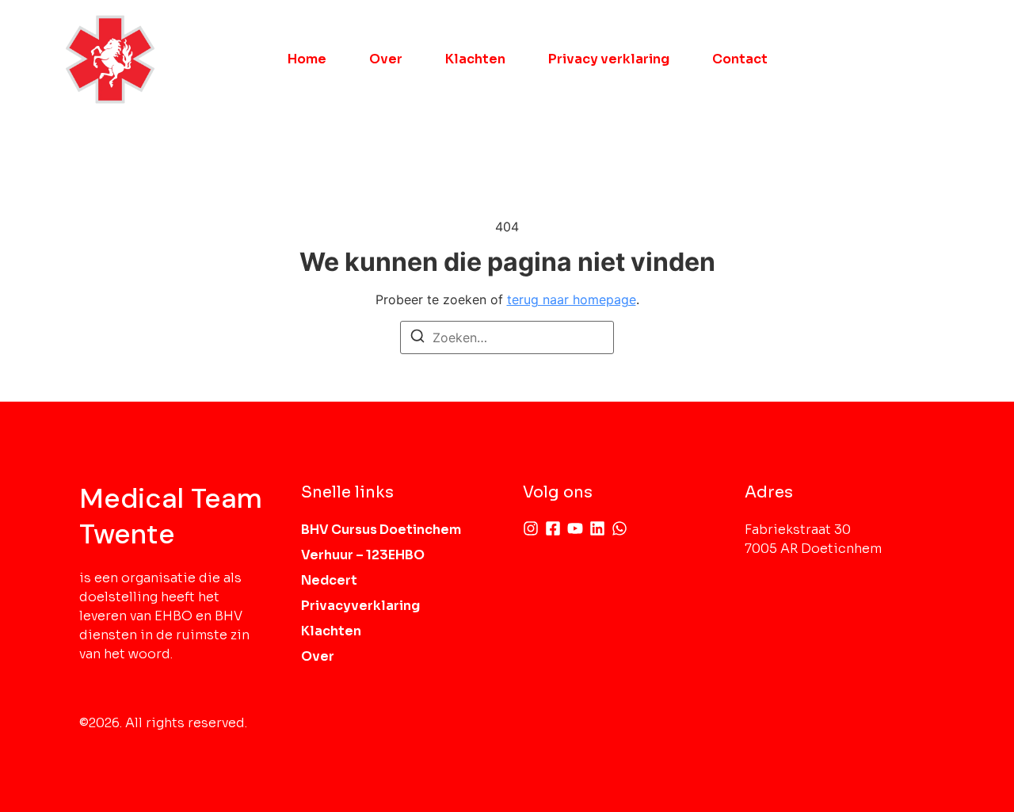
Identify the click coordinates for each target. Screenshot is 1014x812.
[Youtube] (575, 528)
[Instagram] (531, 528)
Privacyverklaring (360, 605)
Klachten (475, 59)
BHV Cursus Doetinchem (381, 529)
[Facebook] (553, 528)
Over (385, 59)
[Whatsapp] (619, 528)
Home (307, 59)
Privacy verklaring (608, 59)
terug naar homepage (571, 299)
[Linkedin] (597, 528)
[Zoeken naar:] (507, 337)
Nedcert (329, 580)
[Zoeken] (417, 338)
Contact (740, 59)
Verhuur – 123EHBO (363, 555)
